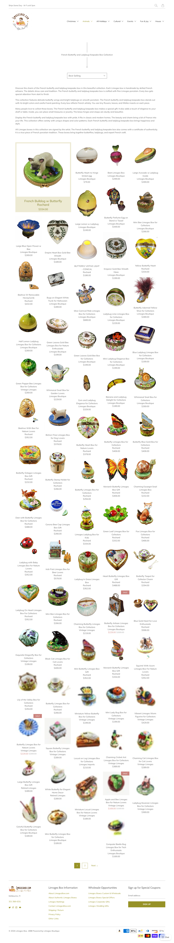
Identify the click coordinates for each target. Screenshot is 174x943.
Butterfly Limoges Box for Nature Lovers (28, 727)
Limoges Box (21, 931)
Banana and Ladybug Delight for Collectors (116, 383)
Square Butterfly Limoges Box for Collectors (57, 731)
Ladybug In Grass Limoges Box (87, 562)
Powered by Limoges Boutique (46, 931)
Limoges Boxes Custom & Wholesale (104, 893)
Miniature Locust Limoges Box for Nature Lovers (87, 789)
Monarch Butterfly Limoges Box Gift (116, 469)
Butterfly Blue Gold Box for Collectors (145, 424)
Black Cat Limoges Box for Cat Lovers (57, 641)
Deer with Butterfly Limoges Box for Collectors (28, 500)
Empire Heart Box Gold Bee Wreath (57, 232)
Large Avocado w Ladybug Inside (145, 155)
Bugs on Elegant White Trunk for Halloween (57, 280)
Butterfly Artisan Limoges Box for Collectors (116, 604)
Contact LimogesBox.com (60, 906)
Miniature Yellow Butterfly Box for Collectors (87, 696)
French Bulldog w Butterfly (43, 177)
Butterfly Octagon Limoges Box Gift (28, 455)
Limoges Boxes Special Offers (101, 897)
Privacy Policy (54, 914)
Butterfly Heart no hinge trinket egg (87, 155)
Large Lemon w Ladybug (87, 203)
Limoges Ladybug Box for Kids (87, 517)
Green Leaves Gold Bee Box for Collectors (87, 338)
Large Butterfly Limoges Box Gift (28, 768)
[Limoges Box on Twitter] (10, 907)
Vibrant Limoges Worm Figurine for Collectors (145, 696)
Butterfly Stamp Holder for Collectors (57, 462)
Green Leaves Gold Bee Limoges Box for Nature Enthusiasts (57, 325)
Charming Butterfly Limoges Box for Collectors (87, 607)
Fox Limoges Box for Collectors (145, 514)
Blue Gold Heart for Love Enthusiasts (145, 603)
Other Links (54, 918)
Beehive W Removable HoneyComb (28, 275)
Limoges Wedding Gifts (98, 906)
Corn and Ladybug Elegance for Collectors (87, 383)
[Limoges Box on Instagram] (16, 907)
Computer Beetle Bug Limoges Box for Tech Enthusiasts (116, 827)
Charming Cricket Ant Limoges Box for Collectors (116, 740)
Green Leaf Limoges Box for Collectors (116, 514)
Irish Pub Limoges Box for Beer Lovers (57, 552)
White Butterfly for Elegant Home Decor (57, 774)
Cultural (117, 21)
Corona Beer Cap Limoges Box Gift (57, 507)
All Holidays (102, 21)
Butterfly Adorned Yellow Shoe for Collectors (145, 290)
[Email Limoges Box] (20, 907)
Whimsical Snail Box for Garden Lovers (57, 373)
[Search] (156, 5)
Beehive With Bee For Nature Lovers (28, 411)
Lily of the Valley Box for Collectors (28, 682)
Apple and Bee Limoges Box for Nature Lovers (116, 783)
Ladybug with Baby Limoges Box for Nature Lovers (28, 545)
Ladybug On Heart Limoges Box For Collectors (28, 593)
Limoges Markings (56, 902)
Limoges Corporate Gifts (99, 902)
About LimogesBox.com (59, 893)
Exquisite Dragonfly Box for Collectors (28, 638)
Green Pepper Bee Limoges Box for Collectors (28, 367)
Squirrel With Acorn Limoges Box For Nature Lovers (145, 648)
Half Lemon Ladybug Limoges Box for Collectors (28, 323)
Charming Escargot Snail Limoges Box (145, 469)
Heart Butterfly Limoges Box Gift (116, 559)
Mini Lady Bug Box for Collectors (116, 695)
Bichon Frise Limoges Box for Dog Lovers (57, 417)
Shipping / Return (56, 910)
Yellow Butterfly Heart (145, 249)
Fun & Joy (144, 21)
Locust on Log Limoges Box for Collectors (87, 741)
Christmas (71, 21)
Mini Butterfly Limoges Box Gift (87, 651)
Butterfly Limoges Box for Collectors (116, 424)
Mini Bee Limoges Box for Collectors (145, 202)
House (158, 21)
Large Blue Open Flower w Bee (28, 229)
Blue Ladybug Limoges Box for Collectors (145, 335)
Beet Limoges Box (116, 155)
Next (94, 865)
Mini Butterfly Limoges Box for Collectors (57, 817)
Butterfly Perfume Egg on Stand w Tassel (116, 199)
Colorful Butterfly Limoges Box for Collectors (28, 809)
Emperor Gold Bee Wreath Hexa (116, 248)
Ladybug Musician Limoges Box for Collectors (145, 785)
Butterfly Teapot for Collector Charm (145, 559)
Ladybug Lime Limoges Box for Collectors (116, 296)
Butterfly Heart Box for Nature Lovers (87, 428)
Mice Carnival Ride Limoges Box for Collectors (87, 293)
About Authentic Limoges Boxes (63, 897)
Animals (86, 21)
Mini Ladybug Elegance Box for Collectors (116, 341)
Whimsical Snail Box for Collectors (145, 380)
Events (130, 21)
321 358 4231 (15, 901)
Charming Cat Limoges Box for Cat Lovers (145, 741)
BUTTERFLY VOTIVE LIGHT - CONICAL (87, 249)
